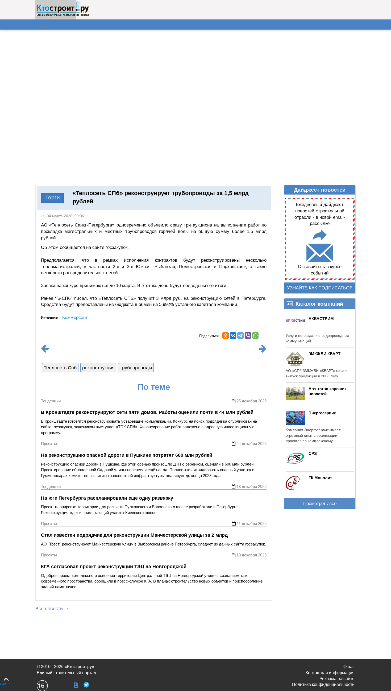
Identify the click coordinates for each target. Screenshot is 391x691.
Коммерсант (75, 317)
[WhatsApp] (255, 335)
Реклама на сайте (337, 678)
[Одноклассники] (225, 335)
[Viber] (248, 335)
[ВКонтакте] (233, 335)
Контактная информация (330, 672)
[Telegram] (240, 335)
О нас (349, 666)
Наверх (5, 684)
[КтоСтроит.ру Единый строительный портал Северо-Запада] (62, 15)
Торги (52, 197)
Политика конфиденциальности (323, 684)
